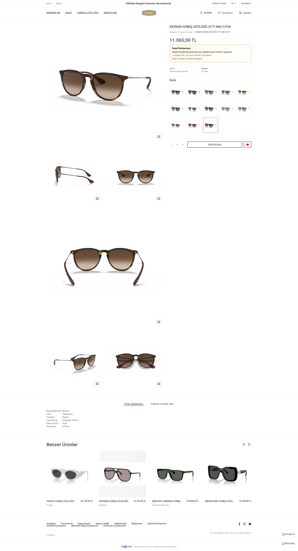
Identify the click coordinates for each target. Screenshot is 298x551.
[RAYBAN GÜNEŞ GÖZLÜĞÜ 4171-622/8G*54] (177, 91)
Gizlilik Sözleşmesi (56, 525)
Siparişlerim (84, 523)
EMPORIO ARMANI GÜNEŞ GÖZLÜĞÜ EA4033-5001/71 (181, 501)
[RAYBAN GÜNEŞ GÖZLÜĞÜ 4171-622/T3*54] (210, 108)
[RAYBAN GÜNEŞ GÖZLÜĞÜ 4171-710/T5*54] (210, 91)
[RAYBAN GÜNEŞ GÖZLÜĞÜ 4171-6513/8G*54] (227, 91)
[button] (249, 444)
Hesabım (51, 523)
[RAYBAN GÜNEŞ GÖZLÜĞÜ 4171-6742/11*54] (177, 125)
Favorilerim (227, 13)
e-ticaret (149, 546)
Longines (51, 535)
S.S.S (49, 3)
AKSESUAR (110, 12)
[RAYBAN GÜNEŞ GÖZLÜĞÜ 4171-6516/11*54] (193, 108)
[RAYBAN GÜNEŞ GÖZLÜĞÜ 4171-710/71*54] (193, 91)
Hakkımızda (120, 523)
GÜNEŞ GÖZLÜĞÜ (88, 12)
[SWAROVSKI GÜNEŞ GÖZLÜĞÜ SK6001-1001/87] (228, 474)
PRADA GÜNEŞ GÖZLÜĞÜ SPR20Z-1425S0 (70, 501)
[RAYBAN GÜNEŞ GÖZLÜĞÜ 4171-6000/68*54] (227, 108)
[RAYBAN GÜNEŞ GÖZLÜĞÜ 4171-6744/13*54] (193, 125)
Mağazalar (136, 523)
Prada (49, 505)
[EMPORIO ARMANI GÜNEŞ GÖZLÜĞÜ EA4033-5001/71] (175, 474)
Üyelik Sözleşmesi (156, 523)
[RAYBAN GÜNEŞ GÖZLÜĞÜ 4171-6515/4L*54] (243, 108)
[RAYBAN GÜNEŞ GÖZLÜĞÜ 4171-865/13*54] (210, 125)
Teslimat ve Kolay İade (114, 525)
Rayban (204, 68)
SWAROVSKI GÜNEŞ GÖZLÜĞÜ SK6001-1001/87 (231, 501)
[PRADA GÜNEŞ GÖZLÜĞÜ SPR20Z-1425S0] (70, 474)
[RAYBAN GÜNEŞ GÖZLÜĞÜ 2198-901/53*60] (122, 474)
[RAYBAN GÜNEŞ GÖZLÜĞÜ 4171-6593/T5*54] (177, 108)
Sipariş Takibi (219, 3)
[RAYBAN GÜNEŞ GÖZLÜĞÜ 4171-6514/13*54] (243, 91)
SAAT (68, 12)
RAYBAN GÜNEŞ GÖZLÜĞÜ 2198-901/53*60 (123, 501)
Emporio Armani (160, 505)
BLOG (58, 3)
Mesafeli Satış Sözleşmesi (84, 525)
